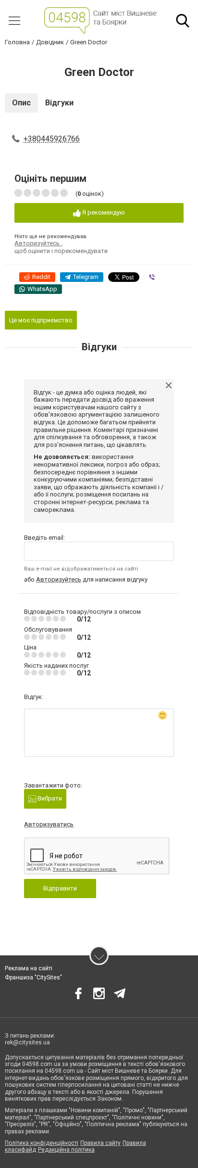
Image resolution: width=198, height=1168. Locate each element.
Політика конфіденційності (41, 1143)
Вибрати (49, 798)
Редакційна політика (66, 1149)
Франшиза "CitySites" (33, 977)
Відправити (60, 888)
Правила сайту (100, 1143)
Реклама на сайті (28, 968)
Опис (21, 102)
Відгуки (59, 102)
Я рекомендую (103, 212)
